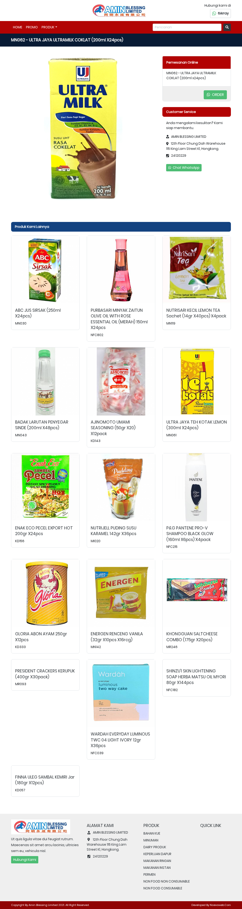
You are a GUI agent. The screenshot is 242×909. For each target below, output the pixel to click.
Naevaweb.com (220, 905)
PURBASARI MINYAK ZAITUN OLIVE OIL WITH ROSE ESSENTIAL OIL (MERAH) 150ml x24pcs (119, 319)
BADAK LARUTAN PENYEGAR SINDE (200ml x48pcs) (41, 425)
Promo (32, 27)
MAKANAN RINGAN (157, 860)
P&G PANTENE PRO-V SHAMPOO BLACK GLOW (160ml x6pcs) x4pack (189, 533)
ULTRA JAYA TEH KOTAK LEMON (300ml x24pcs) (196, 425)
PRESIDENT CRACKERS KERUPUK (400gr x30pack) (45, 674)
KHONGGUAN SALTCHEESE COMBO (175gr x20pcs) (192, 637)
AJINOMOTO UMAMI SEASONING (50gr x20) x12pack (113, 428)
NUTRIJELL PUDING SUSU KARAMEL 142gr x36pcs (113, 531)
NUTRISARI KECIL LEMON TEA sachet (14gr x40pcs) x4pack (196, 313)
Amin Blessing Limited (43, 905)
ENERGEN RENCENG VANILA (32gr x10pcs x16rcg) (117, 637)
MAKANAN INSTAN (157, 867)
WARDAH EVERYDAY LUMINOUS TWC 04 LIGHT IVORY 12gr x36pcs (120, 740)
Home (17, 27)
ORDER (217, 94)
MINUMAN (150, 840)
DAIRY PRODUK (154, 847)
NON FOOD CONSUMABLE (162, 888)
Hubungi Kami (24, 859)
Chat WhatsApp (185, 167)
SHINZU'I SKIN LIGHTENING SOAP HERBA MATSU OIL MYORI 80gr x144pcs (196, 676)
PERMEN (149, 874)
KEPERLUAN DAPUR (157, 854)
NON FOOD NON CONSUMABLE (166, 881)
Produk (48, 27)
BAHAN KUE (151, 833)
